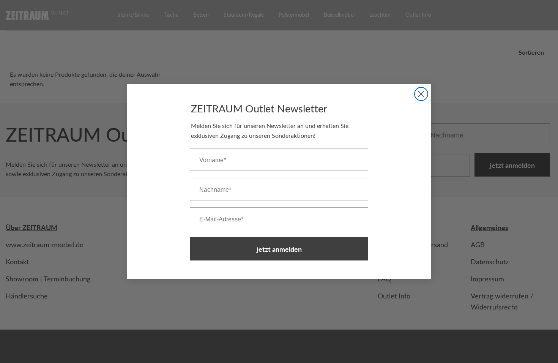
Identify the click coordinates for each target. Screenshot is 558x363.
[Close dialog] (421, 94)
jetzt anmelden (279, 249)
